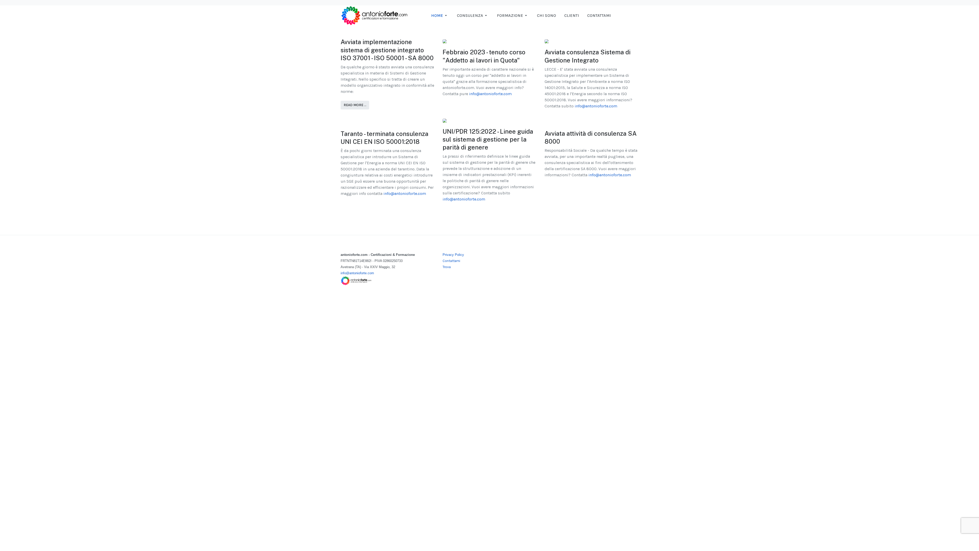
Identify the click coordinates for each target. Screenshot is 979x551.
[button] (440, 15)
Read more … (355, 105)
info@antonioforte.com (490, 93)
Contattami (451, 261)
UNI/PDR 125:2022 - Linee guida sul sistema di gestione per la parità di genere (488, 139)
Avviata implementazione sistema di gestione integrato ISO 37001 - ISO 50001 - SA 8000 (387, 49)
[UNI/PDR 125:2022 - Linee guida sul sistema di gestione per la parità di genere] (445, 120)
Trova (447, 267)
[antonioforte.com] (374, 15)
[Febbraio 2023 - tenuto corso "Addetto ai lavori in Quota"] (445, 41)
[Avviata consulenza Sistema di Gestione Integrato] (547, 41)
